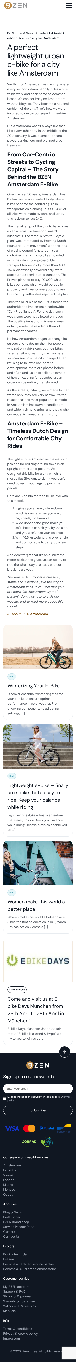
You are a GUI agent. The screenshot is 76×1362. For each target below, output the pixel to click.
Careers (9, 1232)
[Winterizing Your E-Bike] (38, 672)
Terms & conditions (17, 1329)
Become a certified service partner (29, 1264)
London (8, 1180)
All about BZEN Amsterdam (27, 614)
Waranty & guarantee (19, 1301)
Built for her (11, 1217)
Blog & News (25, 33)
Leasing (9, 1259)
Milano (8, 1185)
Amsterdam (12, 1165)
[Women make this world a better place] (38, 887)
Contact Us (11, 1236)
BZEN (10, 33)
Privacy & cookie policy (20, 1333)
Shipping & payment (18, 1296)
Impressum (11, 1338)
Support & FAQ (14, 1291)
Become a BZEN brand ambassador (29, 1269)
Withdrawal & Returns (19, 1306)
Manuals (9, 1311)
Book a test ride (15, 1254)
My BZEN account (16, 1287)
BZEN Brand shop (16, 1222)
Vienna (8, 1175)
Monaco (9, 1189)
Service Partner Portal (19, 1227)
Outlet (8, 1194)
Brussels (9, 1170)
